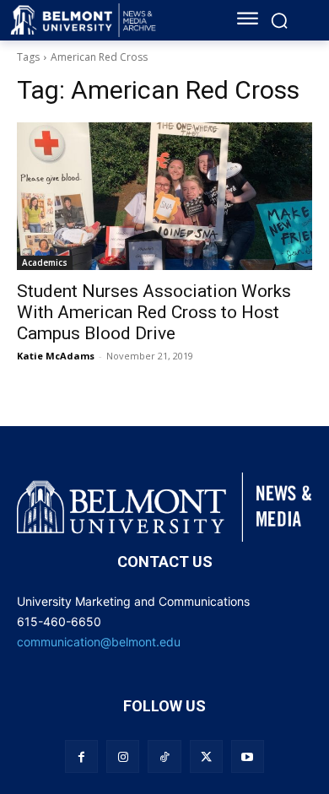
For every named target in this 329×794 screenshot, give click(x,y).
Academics (44, 262)
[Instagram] (122, 756)
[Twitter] (206, 756)
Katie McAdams (55, 355)
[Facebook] (81, 756)
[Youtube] (247, 756)
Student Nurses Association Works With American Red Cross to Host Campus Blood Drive (154, 312)
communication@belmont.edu (99, 642)
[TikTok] (164, 756)
